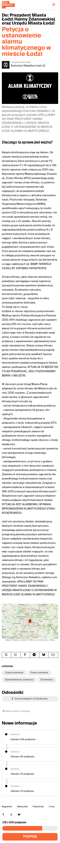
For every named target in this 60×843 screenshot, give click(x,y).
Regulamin (7, 807)
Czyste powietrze (14, 672)
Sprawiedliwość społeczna (19, 680)
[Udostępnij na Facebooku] (25, 655)
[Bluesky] (19, 814)
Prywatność (38, 807)
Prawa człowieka (39, 672)
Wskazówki (22, 807)
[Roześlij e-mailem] (53, 655)
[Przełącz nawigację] (53, 4)
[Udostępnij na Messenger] (34, 655)
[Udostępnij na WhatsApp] (16, 655)
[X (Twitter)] (11, 814)
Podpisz (30, 836)
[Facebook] (3, 814)
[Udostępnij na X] (6, 655)
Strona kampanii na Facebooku (31, 699)
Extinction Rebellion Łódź (26, 66)
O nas (51, 807)
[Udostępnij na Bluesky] (44, 655)
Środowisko (46, 680)
